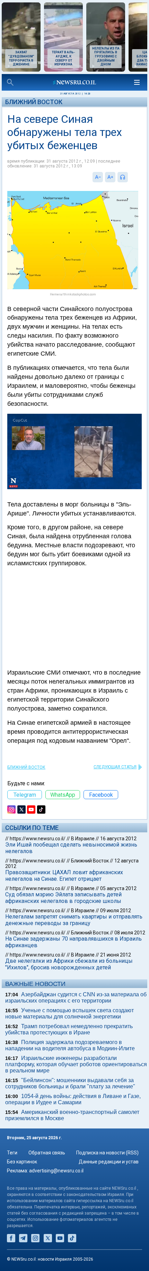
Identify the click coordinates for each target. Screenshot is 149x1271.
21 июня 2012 (115, 955)
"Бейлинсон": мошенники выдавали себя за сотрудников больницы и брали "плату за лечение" (70, 1083)
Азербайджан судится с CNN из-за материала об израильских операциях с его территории (76, 997)
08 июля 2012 (129, 932)
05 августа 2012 (118, 888)
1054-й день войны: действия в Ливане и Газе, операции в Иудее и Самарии (73, 1099)
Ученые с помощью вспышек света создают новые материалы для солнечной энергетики (69, 1013)
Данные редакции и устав (109, 1161)
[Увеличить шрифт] (110, 177)
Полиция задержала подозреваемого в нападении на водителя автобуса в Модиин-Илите (70, 1045)
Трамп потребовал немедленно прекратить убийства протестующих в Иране (69, 1029)
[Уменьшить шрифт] (98, 177)
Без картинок (22, 1161)
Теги (12, 1152)
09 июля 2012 (115, 910)
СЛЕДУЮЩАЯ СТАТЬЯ (115, 767)
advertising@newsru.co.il (56, 1170)
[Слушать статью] (129, 177)
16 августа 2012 (118, 838)
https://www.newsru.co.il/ (37, 838)
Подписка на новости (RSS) (107, 1152)
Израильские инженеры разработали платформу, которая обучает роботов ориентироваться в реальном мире (76, 1064)
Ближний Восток (33, 102)
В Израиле (83, 838)
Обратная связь (46, 1152)
